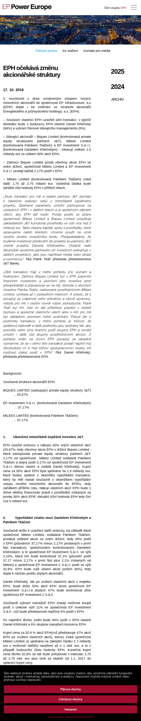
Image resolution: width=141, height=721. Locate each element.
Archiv (117, 99)
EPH (123, 7)
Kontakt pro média (97, 51)
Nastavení (70, 709)
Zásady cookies (56, 716)
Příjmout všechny (70, 689)
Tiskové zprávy (46, 51)
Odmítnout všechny (70, 699)
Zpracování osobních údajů (79, 716)
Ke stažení (70, 51)
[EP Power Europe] (28, 7)
